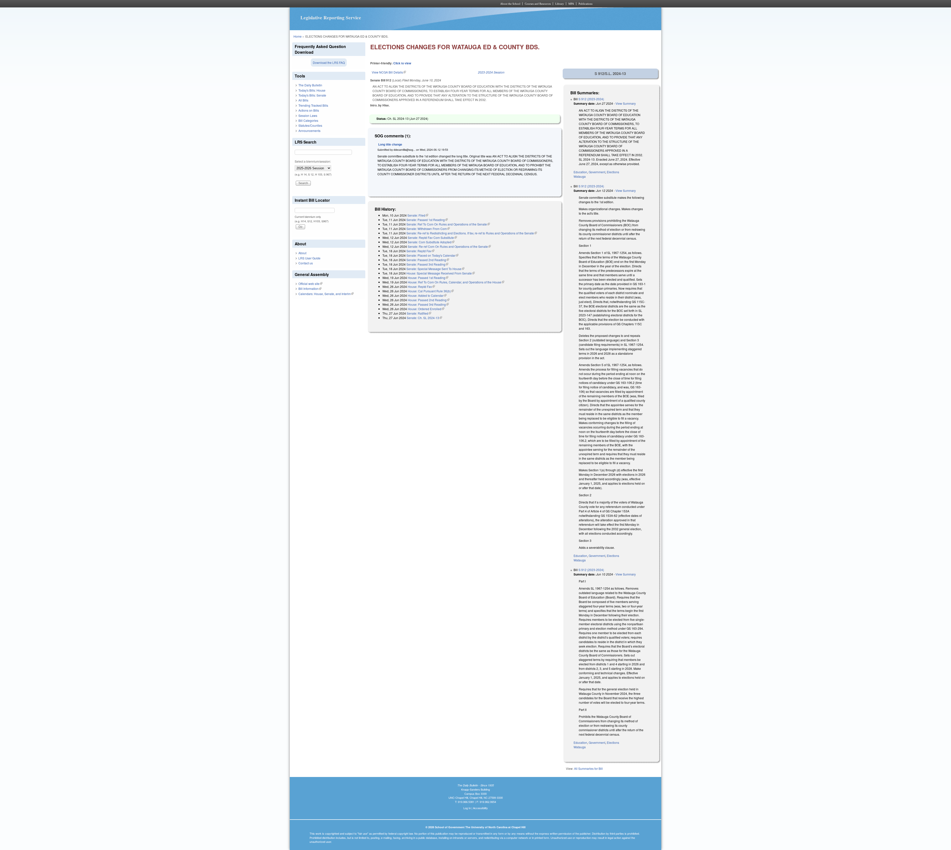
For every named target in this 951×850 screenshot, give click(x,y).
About (302, 253)
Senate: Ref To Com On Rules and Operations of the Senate (448, 224)
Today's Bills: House (311, 90)
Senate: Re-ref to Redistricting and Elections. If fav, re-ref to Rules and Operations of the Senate (471, 233)
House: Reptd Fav (421, 286)
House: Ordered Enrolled (426, 309)
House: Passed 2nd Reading (428, 300)
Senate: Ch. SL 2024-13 (424, 318)
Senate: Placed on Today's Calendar (432, 255)
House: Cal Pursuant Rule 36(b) (431, 291)
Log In (467, 808)
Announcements (309, 130)
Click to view (402, 63)
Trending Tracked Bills (313, 105)
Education (580, 172)
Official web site (310, 283)
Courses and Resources (538, 3)
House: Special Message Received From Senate (440, 273)
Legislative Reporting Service (330, 17)
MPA (571, 3)
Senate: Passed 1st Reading (427, 220)
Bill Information (309, 288)
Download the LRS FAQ (329, 62)
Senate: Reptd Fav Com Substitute (432, 237)
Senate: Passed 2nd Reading (427, 260)
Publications (585, 3)
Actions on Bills (308, 110)
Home (297, 36)
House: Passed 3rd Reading (428, 304)
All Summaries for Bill (588, 768)
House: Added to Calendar (427, 295)
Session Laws (307, 115)
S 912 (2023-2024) (591, 99)
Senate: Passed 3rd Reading (427, 264)
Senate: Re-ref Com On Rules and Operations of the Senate (449, 246)
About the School (510, 3)
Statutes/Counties (310, 125)
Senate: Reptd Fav (420, 251)
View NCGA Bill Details (389, 72)
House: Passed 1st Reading (428, 277)
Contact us (305, 263)
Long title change (390, 144)
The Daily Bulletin (310, 85)
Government (597, 172)
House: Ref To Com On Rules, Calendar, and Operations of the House (456, 282)
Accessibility (480, 808)
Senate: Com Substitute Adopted (431, 242)
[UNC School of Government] (410, 3)
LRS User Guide (309, 258)
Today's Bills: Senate (312, 95)
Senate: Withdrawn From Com (428, 228)
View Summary (625, 103)
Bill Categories (308, 120)
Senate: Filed (417, 215)
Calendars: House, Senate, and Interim (326, 294)
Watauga (580, 176)
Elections (613, 172)
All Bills (303, 100)
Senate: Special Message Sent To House (435, 269)
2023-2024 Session (491, 72)
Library (559, 3)
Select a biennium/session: (313, 161)
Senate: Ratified (419, 313)
